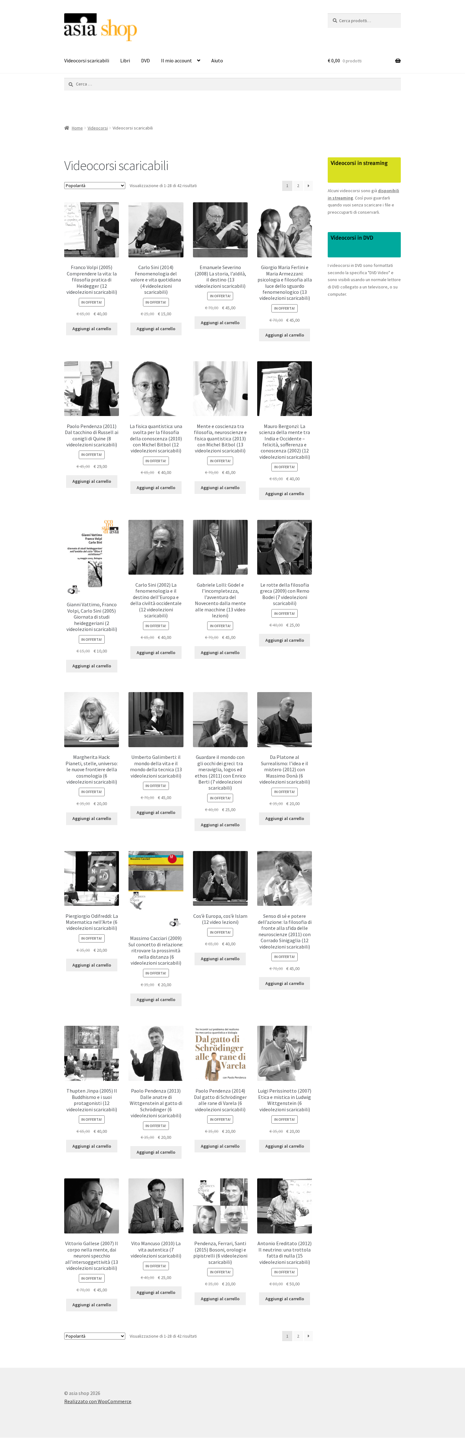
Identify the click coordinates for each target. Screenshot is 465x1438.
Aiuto (217, 60)
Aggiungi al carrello (91, 328)
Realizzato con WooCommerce (97, 1401)
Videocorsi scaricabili (86, 60)
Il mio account (176, 60)
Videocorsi (98, 128)
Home (77, 128)
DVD (145, 60)
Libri (125, 60)
